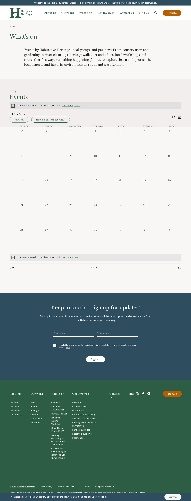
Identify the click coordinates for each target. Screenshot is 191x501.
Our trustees (16, 410)
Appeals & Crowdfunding (84, 418)
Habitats (34, 406)
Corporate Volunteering (83, 414)
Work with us (16, 414)
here (68, 347)
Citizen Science (79, 406)
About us (50, 12)
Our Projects (78, 410)
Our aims (14, 402)
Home (12, 26)
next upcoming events (71, 105)
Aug (177, 267)
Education (35, 422)
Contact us (127, 12)
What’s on (85, 12)
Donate (172, 12)
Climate (34, 414)
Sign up (95, 359)
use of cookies (100, 496)
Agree (173, 496)
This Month (95, 267)
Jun (13, 267)
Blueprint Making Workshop (56, 420)
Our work (67, 12)
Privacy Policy (46, 486)
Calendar (55, 402)
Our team (14, 406)
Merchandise (78, 437)
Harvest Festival (59, 413)
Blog (32, 402)
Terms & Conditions (65, 486)
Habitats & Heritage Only (50, 119)
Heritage (34, 410)
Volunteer (76, 402)
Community (36, 418)
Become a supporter (82, 433)
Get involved (106, 12)
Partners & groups (81, 429)
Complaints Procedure (104, 486)
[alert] (95, 105)
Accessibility (85, 486)
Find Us (144, 12)
